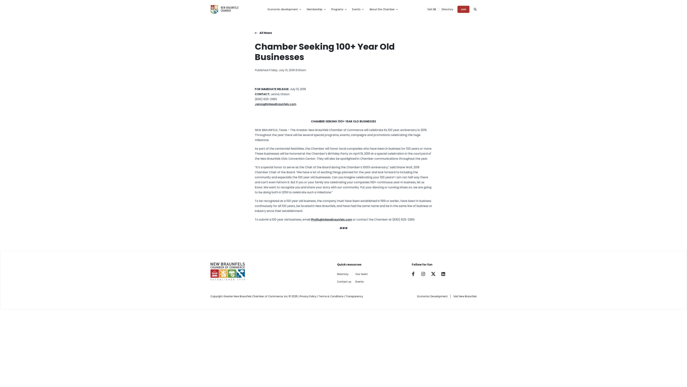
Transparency (354, 296)
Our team (361, 274)
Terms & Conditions (331, 296)
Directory (447, 9)
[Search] (475, 9)
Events (359, 281)
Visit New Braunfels (465, 296)
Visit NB (431, 9)
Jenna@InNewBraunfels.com (275, 104)
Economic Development (432, 296)
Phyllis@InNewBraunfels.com (331, 220)
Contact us (344, 281)
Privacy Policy (308, 296)
